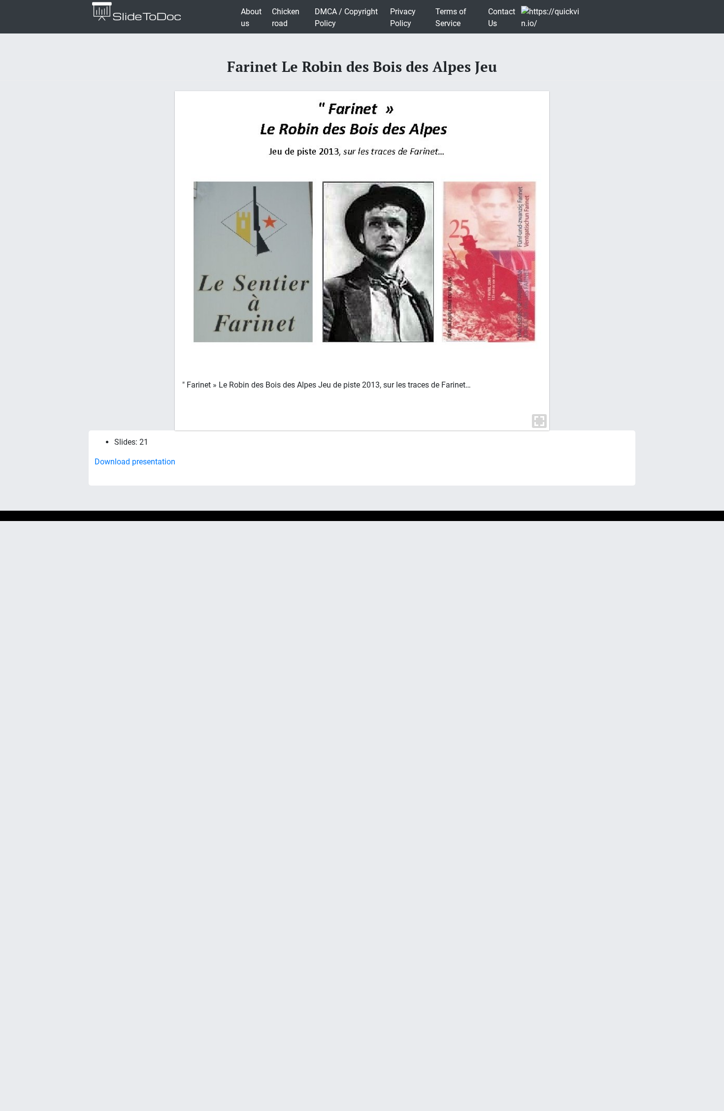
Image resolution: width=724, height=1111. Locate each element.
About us (251, 17)
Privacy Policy (403, 17)
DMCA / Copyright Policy (346, 17)
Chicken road (285, 17)
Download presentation (135, 461)
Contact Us (501, 17)
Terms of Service (450, 17)
